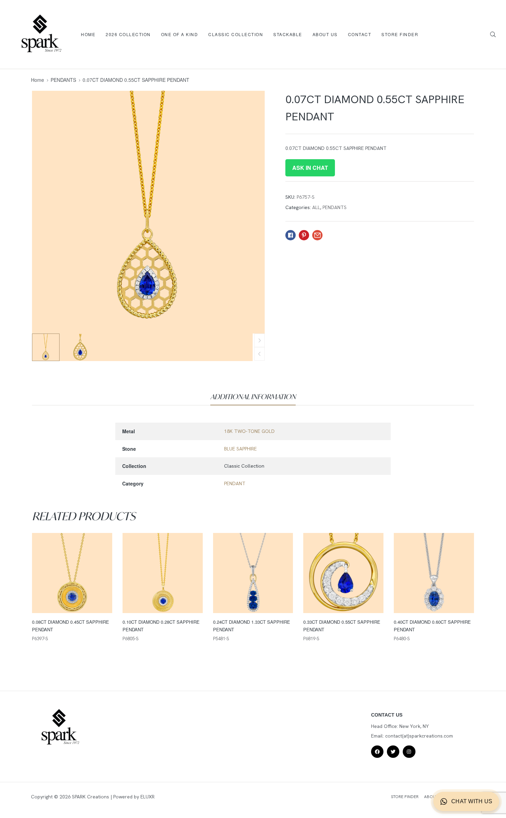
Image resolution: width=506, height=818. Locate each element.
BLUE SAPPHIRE (240, 449)
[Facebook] (377, 751)
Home (37, 79)
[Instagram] (409, 751)
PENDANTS (63, 79)
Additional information (253, 396)
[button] (259, 354)
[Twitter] (393, 751)
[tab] (253, 397)
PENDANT (234, 483)
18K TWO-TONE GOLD (249, 431)
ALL (316, 207)
